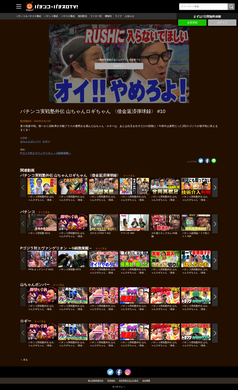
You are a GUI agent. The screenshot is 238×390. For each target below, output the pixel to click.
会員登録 (192, 22)
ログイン (222, 22)
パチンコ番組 (51, 16)
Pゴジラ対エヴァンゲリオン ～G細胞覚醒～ (45, 153)
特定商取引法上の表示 (128, 380)
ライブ (118, 16)
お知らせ (129, 16)
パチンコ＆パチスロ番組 (28, 16)
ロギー (46, 141)
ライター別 (96, 16)
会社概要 (146, 380)
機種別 (108, 16)
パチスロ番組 (68, 16)
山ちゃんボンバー (30, 141)
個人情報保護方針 (95, 380)
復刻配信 (82, 16)
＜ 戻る (24, 359)
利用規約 (111, 380)
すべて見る (129, 175)
